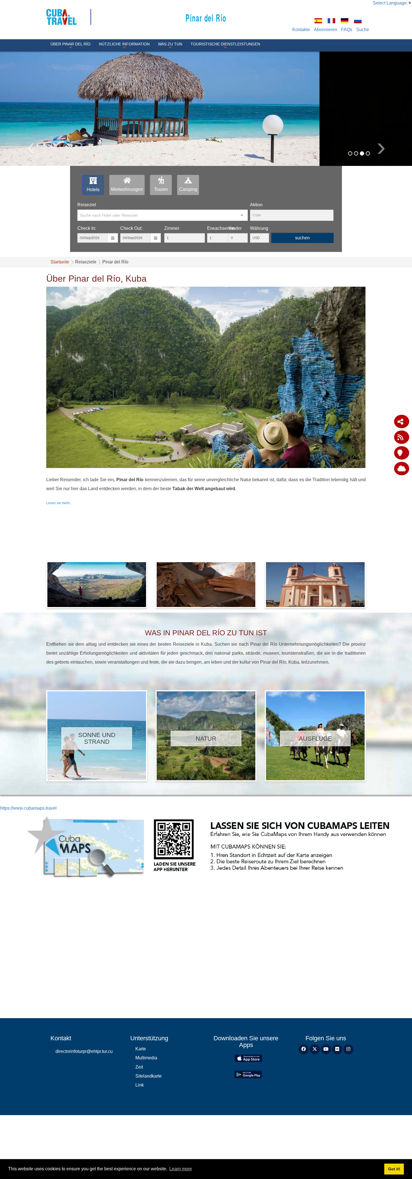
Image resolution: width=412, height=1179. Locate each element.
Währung (259, 263)
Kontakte (301, 29)
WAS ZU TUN (170, 44)
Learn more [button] (180, 1168)
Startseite (59, 297)
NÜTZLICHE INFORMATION (124, 44)
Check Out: (131, 263)
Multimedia (146, 1092)
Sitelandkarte (148, 1111)
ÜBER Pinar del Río (70, 44)
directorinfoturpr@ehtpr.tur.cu (84, 1086)
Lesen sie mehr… (59, 538)
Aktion (256, 239)
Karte (140, 1083)
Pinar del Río (206, 17)
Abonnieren (325, 29)
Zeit (139, 1102)
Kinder (235, 263)
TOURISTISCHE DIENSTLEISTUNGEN (225, 44)
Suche (362, 29)
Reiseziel (86, 239)
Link (139, 1120)
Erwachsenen (221, 263)
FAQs (346, 29)
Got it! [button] (394, 1169)
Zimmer (171, 263)
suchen (302, 272)
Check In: (86, 263)
